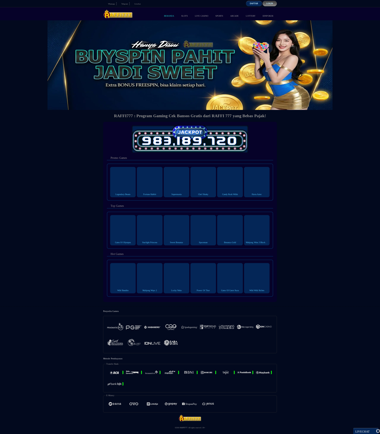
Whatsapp (111, 4)
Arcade (234, 16)
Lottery (250, 16)
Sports (219, 16)
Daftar (254, 3)
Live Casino (201, 16)
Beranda (169, 16)
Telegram (124, 4)
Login (269, 3)
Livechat (137, 4)
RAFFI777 (184, 428)
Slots (184, 16)
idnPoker (268, 16)
